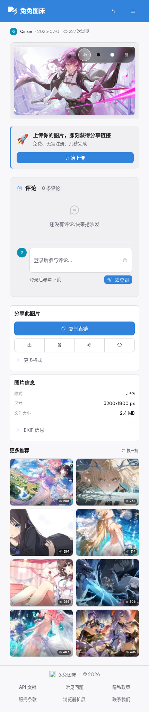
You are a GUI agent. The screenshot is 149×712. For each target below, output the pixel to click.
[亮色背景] (112, 55)
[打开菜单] (133, 11)
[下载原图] (29, 345)
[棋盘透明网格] (126, 55)
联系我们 (121, 699)
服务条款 (28, 699)
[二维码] (59, 345)
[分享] (89, 345)
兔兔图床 (32, 11)
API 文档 (27, 687)
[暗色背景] (98, 55)
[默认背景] (84, 55)
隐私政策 (121, 687)
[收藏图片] (119, 345)
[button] (74, 360)
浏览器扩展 (74, 699)
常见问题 (74, 687)
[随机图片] (113, 11)
